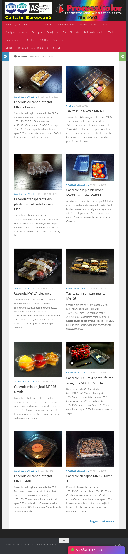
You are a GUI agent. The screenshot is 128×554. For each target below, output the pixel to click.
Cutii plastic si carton (16, 32)
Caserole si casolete (25, 97)
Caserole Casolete (65, 24)
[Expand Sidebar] (5, 56)
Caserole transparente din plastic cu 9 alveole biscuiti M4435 (33, 204)
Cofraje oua (52, 32)
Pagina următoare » (102, 521)
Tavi (110, 32)
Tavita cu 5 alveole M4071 (85, 111)
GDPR (43, 40)
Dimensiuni (58, 40)
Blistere (28, 24)
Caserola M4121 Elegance (32, 293)
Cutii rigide (37, 32)
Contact (31, 40)
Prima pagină (13, 24)
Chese (104, 24)
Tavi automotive (14, 40)
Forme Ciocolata (71, 32)
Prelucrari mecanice (94, 32)
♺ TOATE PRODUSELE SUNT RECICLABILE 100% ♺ (33, 47)
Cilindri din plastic (88, 24)
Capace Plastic (43, 24)
